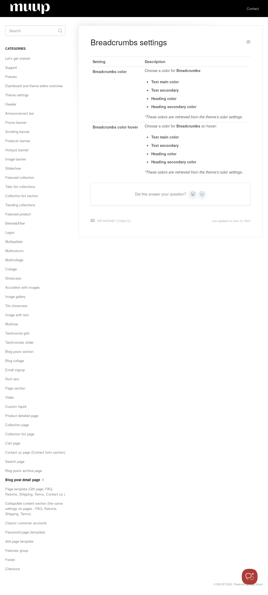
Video (9, 397)
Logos (9, 232)
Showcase (13, 278)
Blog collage (14, 360)
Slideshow (13, 168)
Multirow (11, 323)
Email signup (15, 369)
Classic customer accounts (26, 522)
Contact (253, 8)
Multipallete (14, 241)
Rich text (12, 378)
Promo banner (15, 122)
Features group (16, 550)
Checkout (12, 568)
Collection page (17, 424)
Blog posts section (19, 351)
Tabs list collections (20, 186)
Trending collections (20, 204)
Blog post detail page (23, 479)
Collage (11, 268)
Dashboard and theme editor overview (34, 85)
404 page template (19, 541)
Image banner (15, 159)
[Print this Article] (248, 42)
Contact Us (124, 220)
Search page (14, 461)
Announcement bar (19, 113)
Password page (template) (25, 532)
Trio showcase (16, 305)
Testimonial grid (17, 333)
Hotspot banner (17, 149)
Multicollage (14, 259)
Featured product (18, 214)
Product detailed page (21, 415)
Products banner (17, 140)
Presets (11, 76)
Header (10, 104)
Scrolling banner (17, 131)
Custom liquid (15, 406)
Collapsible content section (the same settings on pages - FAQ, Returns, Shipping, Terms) (34, 508)
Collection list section (21, 195)
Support (11, 67)
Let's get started (17, 58)
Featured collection (19, 177)
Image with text (17, 314)
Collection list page (19, 433)
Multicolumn (14, 250)
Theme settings (17, 94)
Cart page (12, 443)
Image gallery (15, 296)
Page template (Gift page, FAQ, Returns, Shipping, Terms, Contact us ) (35, 491)
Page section (15, 388)
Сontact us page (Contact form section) (35, 452)
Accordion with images (22, 287)
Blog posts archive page (23, 470)
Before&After (15, 223)
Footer (10, 559)
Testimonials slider (19, 342)
